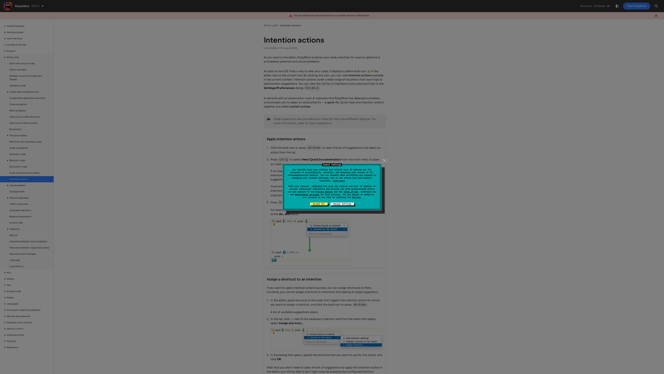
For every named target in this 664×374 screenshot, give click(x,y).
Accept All (319, 204)
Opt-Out (356, 197)
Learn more (339, 180)
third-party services (307, 194)
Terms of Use (351, 191)
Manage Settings (342, 204)
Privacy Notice (324, 191)
